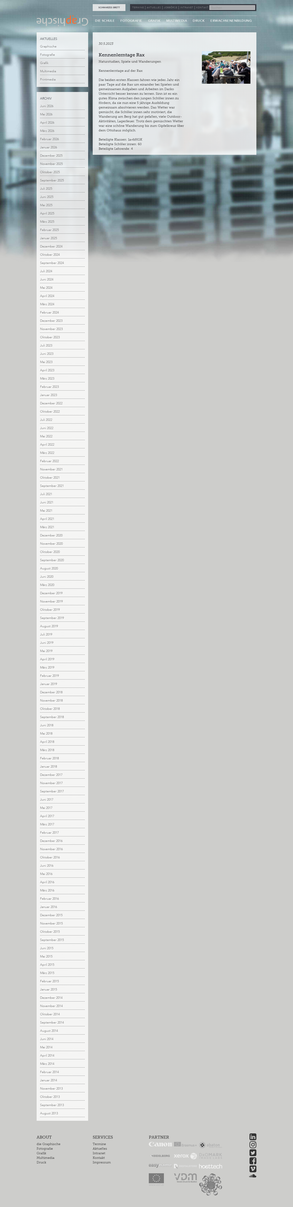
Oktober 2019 (50, 610)
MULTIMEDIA (176, 21)
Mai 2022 (46, 436)
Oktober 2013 (50, 1097)
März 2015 (47, 973)
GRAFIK (154, 21)
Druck (41, 1162)
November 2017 (51, 783)
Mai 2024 (46, 288)
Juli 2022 (46, 420)
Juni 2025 (46, 197)
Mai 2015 (46, 956)
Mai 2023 (46, 362)
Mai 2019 (46, 651)
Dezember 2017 (51, 775)
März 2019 (47, 667)
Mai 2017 (46, 808)
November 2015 (51, 923)
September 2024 (52, 263)
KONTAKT (202, 7)
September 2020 (52, 560)
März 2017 (47, 824)
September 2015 (52, 940)
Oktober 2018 (50, 709)
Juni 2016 (46, 866)
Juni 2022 (46, 428)
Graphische (48, 46)
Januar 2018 (48, 767)
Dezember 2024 (51, 246)
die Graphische (48, 1144)
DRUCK (199, 21)
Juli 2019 (46, 634)
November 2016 (51, 849)
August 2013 (49, 1113)
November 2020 (51, 544)
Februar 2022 (49, 461)
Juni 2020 (46, 577)
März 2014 (47, 1064)
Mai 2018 (46, 733)
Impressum (102, 1162)
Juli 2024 (46, 271)
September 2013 (52, 1105)
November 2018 (51, 700)
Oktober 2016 (50, 857)
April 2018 (47, 742)
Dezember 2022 (51, 403)
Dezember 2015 (51, 915)
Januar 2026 (48, 147)
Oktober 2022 (50, 411)
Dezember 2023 (51, 321)
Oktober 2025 (50, 172)
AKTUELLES (154, 7)
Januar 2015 (48, 989)
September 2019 (52, 618)
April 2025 (47, 213)
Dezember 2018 (51, 692)
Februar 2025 (49, 230)
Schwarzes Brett (109, 7)
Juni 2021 (46, 502)
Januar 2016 (48, 907)
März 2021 (47, 527)
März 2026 (47, 131)
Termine (99, 1144)
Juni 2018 (46, 725)
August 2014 (49, 1031)
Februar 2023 (49, 387)
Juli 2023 (46, 345)
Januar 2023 (48, 395)
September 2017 (52, 791)
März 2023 (47, 378)
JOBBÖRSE (170, 7)
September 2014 (52, 1022)
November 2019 (51, 601)
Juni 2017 (46, 800)
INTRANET (186, 7)
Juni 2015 (46, 948)
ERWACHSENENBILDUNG (231, 21)
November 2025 (51, 164)
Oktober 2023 (50, 337)
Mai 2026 (46, 114)
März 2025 (47, 222)
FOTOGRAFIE (131, 21)
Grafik (44, 63)
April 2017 (47, 816)
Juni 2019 (46, 643)
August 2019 (49, 626)
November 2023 (51, 329)
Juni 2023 (46, 354)
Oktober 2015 (50, 932)
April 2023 (47, 370)
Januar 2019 (48, 684)
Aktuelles (100, 1148)
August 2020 (49, 568)
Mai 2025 (46, 205)
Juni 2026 (46, 106)
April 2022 (47, 445)
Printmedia (48, 79)
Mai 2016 (46, 874)
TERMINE (138, 7)
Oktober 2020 (50, 552)
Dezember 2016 (51, 841)
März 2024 (47, 304)
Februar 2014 (49, 1072)
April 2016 (47, 882)
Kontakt (99, 1158)
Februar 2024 (49, 312)
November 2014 (51, 1006)
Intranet (99, 1153)
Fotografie (47, 55)
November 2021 (51, 469)
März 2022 (47, 453)
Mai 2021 (46, 511)
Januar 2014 (48, 1080)
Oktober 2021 (50, 478)
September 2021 (52, 486)
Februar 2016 (49, 899)
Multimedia (48, 71)
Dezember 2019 (51, 593)
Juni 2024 (46, 279)
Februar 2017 (49, 833)
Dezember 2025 (51, 156)
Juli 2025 (46, 189)
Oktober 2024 (50, 255)
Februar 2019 (49, 676)
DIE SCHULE (105, 21)
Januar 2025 (48, 238)
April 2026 (47, 123)
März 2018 (47, 750)
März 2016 (47, 890)
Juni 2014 (46, 1039)
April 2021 (47, 519)
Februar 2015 (49, 981)
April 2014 (47, 1055)
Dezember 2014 (51, 998)
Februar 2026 (49, 139)
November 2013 (51, 1088)
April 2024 (47, 296)
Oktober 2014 (50, 1014)
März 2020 (47, 585)
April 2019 (47, 659)
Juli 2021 (46, 494)
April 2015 (47, 965)
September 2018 (52, 717)
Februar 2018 (49, 758)
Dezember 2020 (51, 535)
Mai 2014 (46, 1047)
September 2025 (52, 180)
